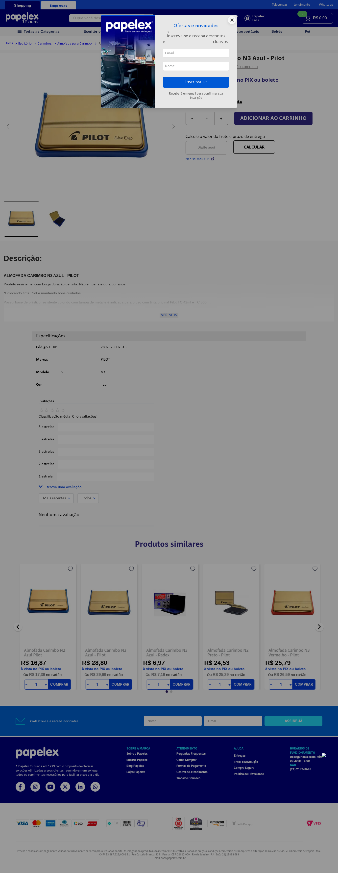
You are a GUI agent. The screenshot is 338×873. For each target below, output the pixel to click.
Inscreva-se (196, 82)
